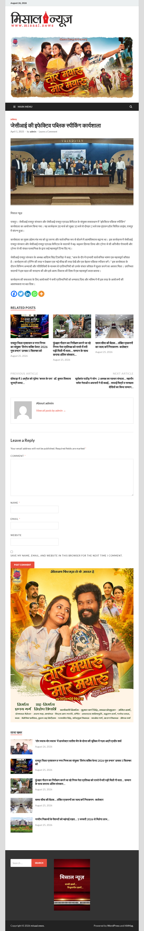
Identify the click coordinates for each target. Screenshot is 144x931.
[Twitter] (21, 294)
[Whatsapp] (34, 294)
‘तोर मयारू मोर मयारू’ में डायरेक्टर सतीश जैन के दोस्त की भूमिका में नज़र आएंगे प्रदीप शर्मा (78, 741)
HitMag (129, 925)
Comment (18, 455)
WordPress (113, 925)
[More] (41, 294)
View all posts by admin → (51, 410)
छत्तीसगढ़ (14, 119)
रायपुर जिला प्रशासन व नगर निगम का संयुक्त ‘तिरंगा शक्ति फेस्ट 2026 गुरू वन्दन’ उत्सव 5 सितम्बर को (29, 347)
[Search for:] (29, 863)
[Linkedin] (28, 294)
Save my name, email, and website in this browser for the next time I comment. (67, 555)
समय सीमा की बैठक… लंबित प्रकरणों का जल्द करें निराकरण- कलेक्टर (114, 345)
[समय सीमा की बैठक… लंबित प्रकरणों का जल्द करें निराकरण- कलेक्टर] (114, 339)
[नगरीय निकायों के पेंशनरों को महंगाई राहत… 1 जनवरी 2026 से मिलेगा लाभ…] (21, 819)
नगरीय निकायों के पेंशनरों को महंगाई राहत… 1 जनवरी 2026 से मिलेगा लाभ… (72, 819)
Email (15, 519)
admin (33, 131)
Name (15, 502)
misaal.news (37, 925)
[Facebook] (14, 294)
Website (16, 535)
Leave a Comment (48, 131)
